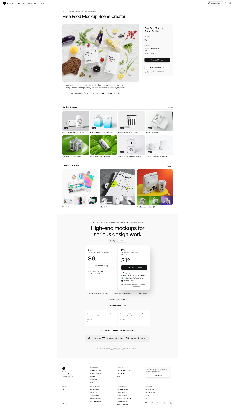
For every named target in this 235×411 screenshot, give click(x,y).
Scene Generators (90, 11)
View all (170, 107)
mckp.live (126, 280)
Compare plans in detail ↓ (117, 299)
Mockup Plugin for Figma (131, 278)
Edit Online (40, 3)
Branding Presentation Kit (109, 93)
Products (10, 3)
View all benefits (118, 346)
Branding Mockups (74, 11)
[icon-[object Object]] (226, 3)
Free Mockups (31, 3)
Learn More (158, 375)
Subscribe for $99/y (101, 266)
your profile (136, 286)
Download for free (157, 60)
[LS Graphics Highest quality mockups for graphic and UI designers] (4, 3)
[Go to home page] (63, 11)
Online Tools (20, 3)
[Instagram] (63, 389)
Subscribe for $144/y (134, 267)
